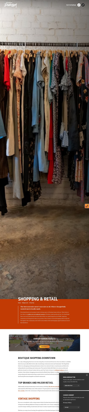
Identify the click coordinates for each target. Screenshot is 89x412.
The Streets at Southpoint (55, 386)
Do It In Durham (71, 5)
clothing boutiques (59, 370)
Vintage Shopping (29, 398)
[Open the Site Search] (78, 4)
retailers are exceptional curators (36, 314)
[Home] (10, 5)
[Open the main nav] (83, 4)
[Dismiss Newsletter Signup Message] (86, 375)
